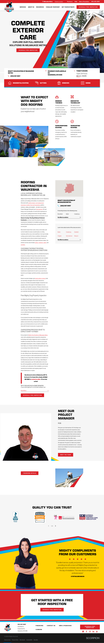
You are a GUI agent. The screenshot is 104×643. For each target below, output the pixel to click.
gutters (36, 242)
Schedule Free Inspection (88, 7)
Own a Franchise (84, 1)
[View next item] (55, 526)
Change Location (59, 1)
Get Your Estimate (68, 7)
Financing (39, 625)
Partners (70, 1)
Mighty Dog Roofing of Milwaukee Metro (38, 335)
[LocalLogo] (9, 7)
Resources (40, 7)
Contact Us (51, 625)
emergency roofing (25, 205)
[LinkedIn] (93, 631)
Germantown (39, 209)
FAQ (76, 1)
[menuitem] (23, 7)
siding (44, 242)
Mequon (76, 236)
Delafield (76, 232)
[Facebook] (86, 631)
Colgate (59, 236)
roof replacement (39, 203)
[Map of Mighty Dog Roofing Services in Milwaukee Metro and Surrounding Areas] (69, 188)
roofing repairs (31, 203)
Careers (39, 629)
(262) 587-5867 (15, 76)
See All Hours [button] (81, 76)
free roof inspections (35, 205)
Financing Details (29, 473)
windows (41, 242)
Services (23, 7)
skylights (23, 244)
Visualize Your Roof (53, 7)
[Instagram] (90, 631)
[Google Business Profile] (83, 631)
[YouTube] (97, 631)
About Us (31, 7)
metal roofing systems (40, 278)
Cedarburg (68, 232)
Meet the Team (65, 454)
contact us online (35, 379)
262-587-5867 (95, 1)
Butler (59, 232)
